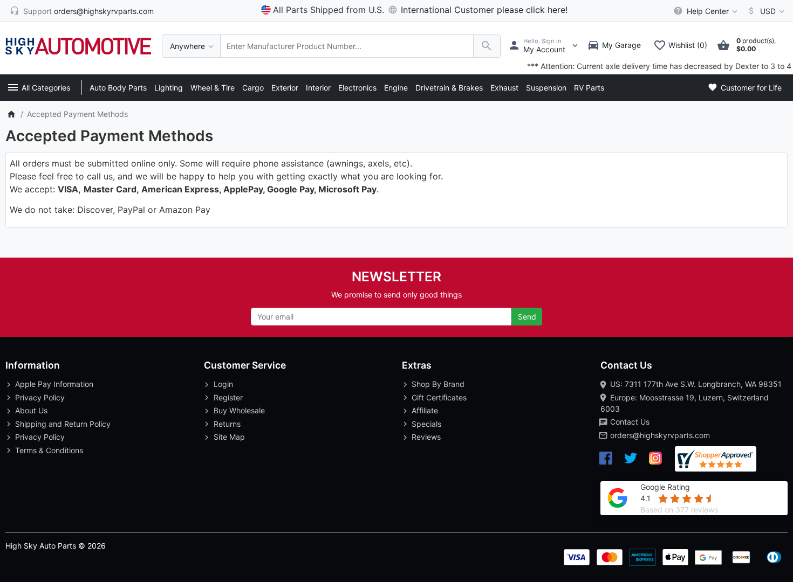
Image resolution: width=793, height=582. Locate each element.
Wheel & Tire (212, 87)
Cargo (253, 87)
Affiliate (425, 410)
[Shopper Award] (715, 459)
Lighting (168, 87)
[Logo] (78, 45)
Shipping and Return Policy (63, 423)
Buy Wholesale (239, 410)
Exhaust (504, 87)
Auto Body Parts (118, 87)
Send (527, 316)
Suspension (546, 87)
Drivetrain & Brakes (449, 87)
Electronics (357, 87)
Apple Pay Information (54, 384)
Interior (318, 87)
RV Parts (589, 87)
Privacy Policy (40, 397)
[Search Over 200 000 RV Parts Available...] (487, 46)
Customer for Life (750, 87)
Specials (426, 423)
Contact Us (630, 421)
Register (228, 397)
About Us (31, 410)
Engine (396, 87)
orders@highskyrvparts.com (660, 435)
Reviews (426, 436)
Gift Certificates (439, 397)
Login (223, 384)
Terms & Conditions (49, 450)
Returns (227, 423)
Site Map (229, 436)
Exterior (284, 87)
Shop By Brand (438, 384)
